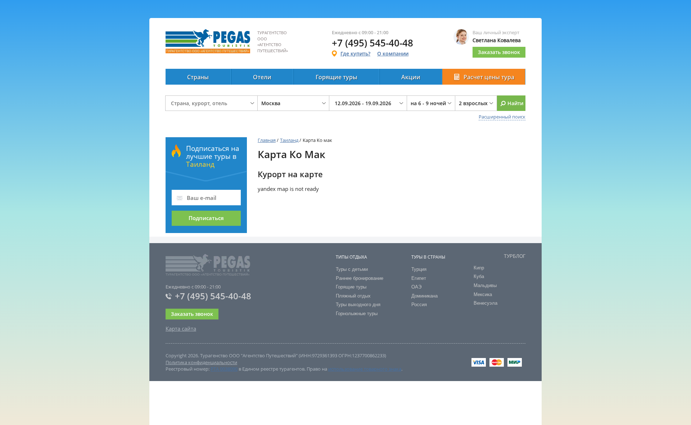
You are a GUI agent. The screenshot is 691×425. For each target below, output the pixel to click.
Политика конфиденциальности (201, 362)
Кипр (479, 267)
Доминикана (424, 296)
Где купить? (355, 53)
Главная (267, 140)
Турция (418, 269)
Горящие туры (336, 77)
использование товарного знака (364, 369)
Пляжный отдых (353, 296)
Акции (410, 77)
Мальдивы (485, 285)
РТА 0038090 (224, 369)
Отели (262, 77)
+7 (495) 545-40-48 (213, 296)
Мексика (483, 294)
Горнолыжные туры (357, 313)
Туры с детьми (352, 269)
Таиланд (289, 140)
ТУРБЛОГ (514, 256)
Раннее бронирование (359, 278)
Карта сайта (181, 328)
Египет (418, 278)
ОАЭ (416, 287)
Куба (479, 276)
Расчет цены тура (489, 77)
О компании (392, 53)
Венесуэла (485, 303)
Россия (419, 304)
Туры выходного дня (358, 304)
